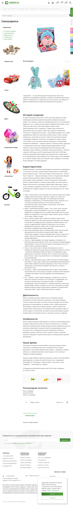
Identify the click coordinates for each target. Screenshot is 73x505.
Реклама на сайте (43, 465)
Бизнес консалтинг (43, 467)
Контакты (52, 476)
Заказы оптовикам (26, 460)
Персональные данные (10, 461)
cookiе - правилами (53, 490)
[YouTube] (71, 29)
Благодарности (7, 466)
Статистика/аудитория (10, 463)
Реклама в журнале (44, 462)
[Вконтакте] (71, 38)
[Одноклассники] (71, 35)
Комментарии (30, 415)
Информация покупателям (24, 453)
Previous (66, 61)
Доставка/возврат (25, 467)
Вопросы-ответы (25, 457)
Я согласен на (18, 443)
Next (68, 61)
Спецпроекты (42, 460)
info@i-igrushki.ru (34, 476)
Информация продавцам (42, 453)
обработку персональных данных (21, 443)
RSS (70, 15)
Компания (6, 453)
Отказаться (52, 498)
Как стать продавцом (44, 457)
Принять (52, 494)
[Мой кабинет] (53, 3)
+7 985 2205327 (10, 476)
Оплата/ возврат (25, 465)
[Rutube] (71, 32)
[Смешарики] (46, 39)
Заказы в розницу (25, 462)
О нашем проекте (8, 456)
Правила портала (8, 458)
